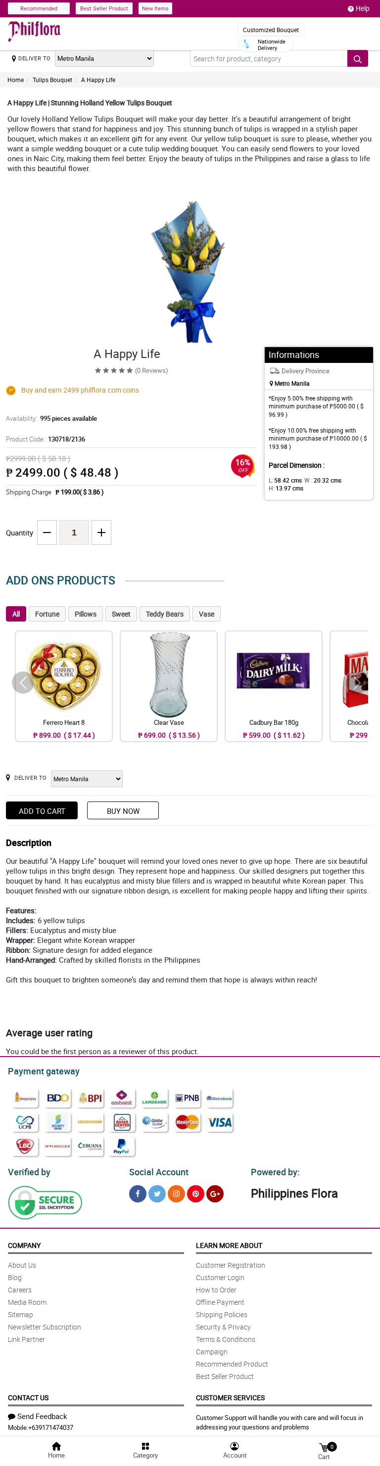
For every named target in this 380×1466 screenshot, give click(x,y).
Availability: (51, 418)
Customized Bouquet (271, 30)
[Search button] (357, 58)
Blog (15, 1277)
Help (363, 8)
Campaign (212, 1351)
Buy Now (123, 811)
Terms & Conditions (225, 1339)
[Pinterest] (195, 1193)
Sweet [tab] (121, 614)
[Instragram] (176, 1193)
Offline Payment (220, 1302)
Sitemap (20, 1314)
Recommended (38, 8)
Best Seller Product (104, 8)
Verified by (29, 1172)
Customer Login (220, 1277)
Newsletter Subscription (44, 1327)
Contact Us (28, 1397)
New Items (155, 8)
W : (322, 480)
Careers (20, 1289)
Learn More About (229, 1245)
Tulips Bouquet (52, 80)
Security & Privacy (223, 1327)
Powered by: (275, 1172)
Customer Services (230, 1397)
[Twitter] (157, 1193)
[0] (323, 1447)
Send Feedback (42, 1416)
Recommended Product (232, 1364)
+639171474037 (50, 1427)
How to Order (216, 1289)
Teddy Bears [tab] (165, 614)
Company (24, 1245)
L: (285, 480)
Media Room (27, 1302)
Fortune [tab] (47, 614)
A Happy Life (98, 80)
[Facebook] (137, 1193)
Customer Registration (230, 1265)
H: (286, 488)
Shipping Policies (221, 1314)
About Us (22, 1265)
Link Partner (26, 1339)
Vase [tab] (206, 614)
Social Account (159, 1172)
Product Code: (45, 439)
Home (15, 80)
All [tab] (16, 614)
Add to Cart (42, 811)
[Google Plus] (215, 1193)
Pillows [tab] (85, 614)
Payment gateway (44, 1071)
